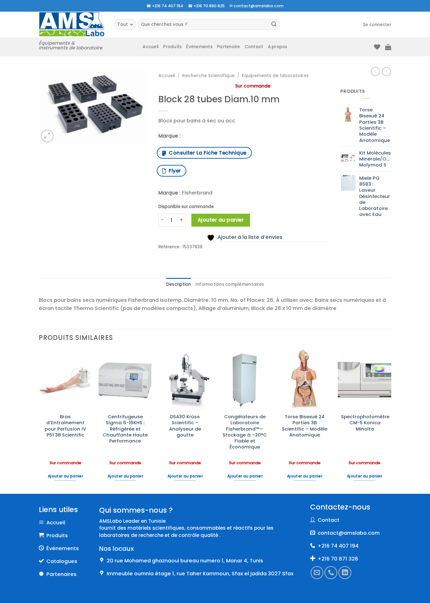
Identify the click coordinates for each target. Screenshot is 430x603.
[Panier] (388, 47)
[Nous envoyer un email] (317, 572)
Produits (172, 47)
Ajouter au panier (221, 219)
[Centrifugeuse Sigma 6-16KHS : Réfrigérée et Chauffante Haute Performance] (125, 379)
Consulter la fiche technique (206, 152)
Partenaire (228, 47)
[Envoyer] (274, 24)
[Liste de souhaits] (377, 47)
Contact (254, 47)
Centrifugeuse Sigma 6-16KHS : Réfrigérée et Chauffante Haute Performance (125, 429)
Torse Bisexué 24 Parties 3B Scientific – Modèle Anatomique (304, 426)
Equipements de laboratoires (275, 75)
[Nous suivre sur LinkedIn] (345, 572)
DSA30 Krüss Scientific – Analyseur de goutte (185, 426)
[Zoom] (47, 136)
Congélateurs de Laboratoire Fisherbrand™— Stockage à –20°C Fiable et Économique (245, 432)
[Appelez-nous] (331, 572)
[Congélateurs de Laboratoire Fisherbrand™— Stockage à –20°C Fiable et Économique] (245, 379)
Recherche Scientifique (208, 75)
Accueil (151, 47)
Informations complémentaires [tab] (229, 284)
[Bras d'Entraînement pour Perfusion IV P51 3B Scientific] (65, 379)
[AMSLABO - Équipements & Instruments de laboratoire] (72, 24)
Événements (199, 47)
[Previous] (39, 421)
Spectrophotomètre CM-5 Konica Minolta (365, 423)
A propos (277, 47)
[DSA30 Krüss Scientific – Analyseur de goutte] (185, 379)
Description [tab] (178, 284)
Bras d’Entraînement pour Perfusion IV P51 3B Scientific (65, 426)
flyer (173, 170)
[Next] (391, 421)
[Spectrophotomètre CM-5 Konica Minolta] (364, 379)
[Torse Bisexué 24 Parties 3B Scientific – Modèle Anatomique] (304, 379)
